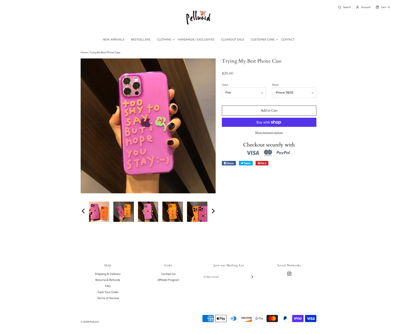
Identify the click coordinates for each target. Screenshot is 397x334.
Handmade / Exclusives (196, 40)
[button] (83, 212)
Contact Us (168, 274)
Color (225, 84)
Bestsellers (140, 40)
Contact (287, 40)
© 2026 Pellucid (90, 321)
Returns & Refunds (107, 280)
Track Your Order (108, 292)
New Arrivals (113, 40)
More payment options (269, 132)
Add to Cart (269, 110)
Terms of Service (108, 298)
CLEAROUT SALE (232, 40)
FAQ (108, 286)
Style (275, 84)
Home (84, 52)
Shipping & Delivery (108, 274)
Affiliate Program (168, 280)
